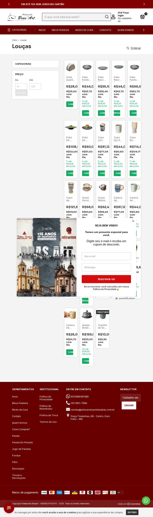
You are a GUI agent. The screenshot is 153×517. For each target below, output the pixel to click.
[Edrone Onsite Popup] (76, 258)
